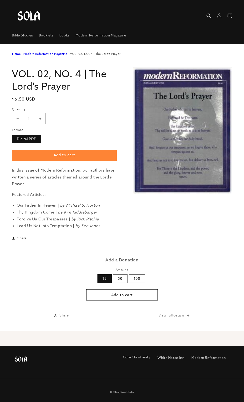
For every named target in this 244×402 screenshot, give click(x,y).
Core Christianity (136, 357)
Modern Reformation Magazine (45, 54)
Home (16, 54)
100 (137, 278)
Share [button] (22, 238)
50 (120, 278)
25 (104, 278)
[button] (208, 15)
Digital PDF (26, 139)
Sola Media (127, 392)
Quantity (18, 109)
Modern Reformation (208, 358)
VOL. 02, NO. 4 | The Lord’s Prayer (95, 54)
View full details (171, 315)
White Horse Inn (171, 358)
